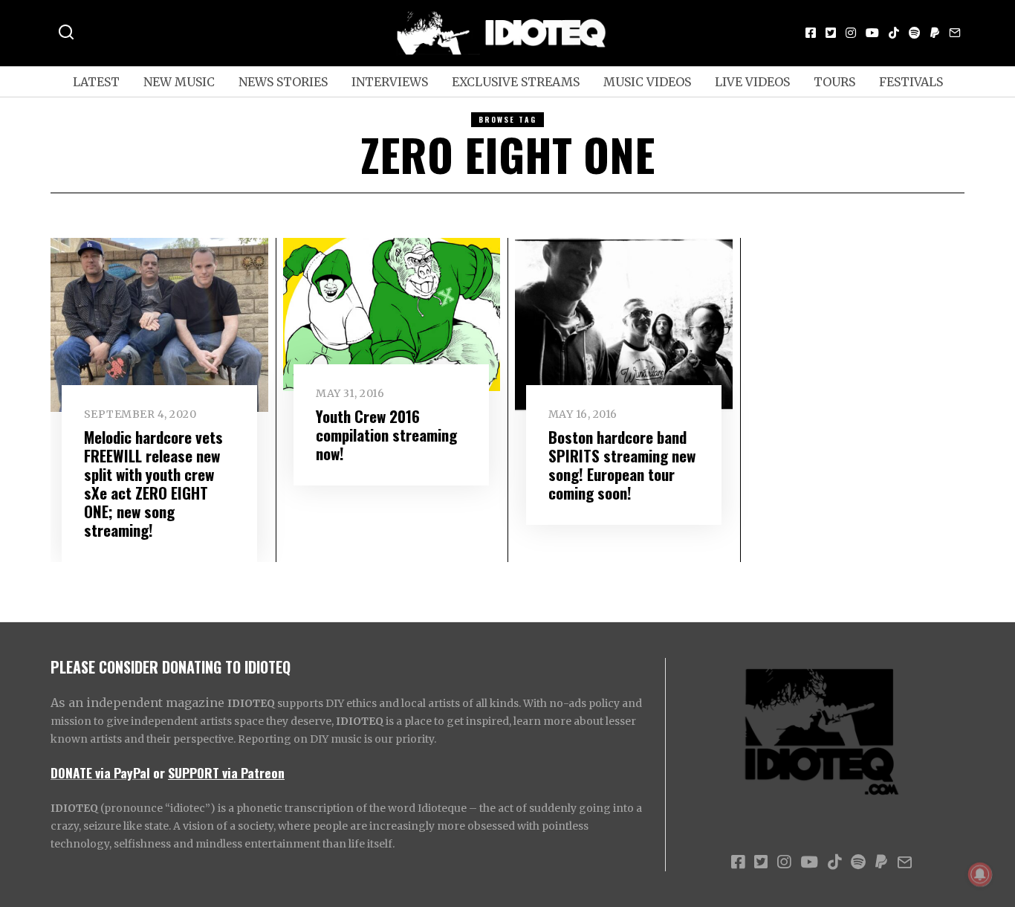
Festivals (911, 81)
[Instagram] (851, 33)
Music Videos (647, 81)
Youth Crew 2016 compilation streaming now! (386, 434)
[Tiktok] (894, 33)
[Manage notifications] (980, 874)
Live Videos (752, 81)
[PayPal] (935, 33)
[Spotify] (914, 33)
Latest (96, 81)
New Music (179, 81)
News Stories (283, 81)
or (159, 772)
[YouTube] (872, 33)
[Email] (954, 33)
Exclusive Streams (516, 81)
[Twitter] (831, 33)
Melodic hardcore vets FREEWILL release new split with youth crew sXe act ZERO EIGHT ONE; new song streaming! (153, 483)
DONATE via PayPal (100, 772)
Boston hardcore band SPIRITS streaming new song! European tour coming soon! (621, 464)
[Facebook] (811, 33)
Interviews (389, 81)
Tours (834, 81)
